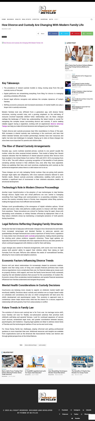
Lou (73, 374)
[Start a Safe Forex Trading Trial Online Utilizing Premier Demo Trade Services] (12, 361)
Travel (73, 74)
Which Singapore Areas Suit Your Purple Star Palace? (81, 107)
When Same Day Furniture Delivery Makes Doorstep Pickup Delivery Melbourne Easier (78, 66)
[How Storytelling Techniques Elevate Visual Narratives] (59, 361)
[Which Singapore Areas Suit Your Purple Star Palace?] (68, 107)
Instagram (77, 410)
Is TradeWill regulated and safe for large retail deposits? (35, 372)
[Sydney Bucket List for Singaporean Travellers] (68, 76)
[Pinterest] (59, 414)
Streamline (4, 376)
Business (4, 36)
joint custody (30, 236)
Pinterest (65, 414)
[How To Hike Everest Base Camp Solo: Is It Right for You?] (68, 99)
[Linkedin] (83, 410)
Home (66, 63)
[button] (91, 19)
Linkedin (88, 410)
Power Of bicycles (29, 413)
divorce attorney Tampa (30, 345)
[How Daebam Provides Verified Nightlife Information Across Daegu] (68, 84)
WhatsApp (87, 414)
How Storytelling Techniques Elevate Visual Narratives (57, 372)
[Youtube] (72, 418)
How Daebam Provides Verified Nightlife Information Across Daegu (81, 84)
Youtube (77, 418)
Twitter (76, 414)
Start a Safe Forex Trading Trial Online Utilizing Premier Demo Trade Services (12, 372)
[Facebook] (59, 410)
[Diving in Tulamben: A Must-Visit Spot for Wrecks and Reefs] (68, 92)
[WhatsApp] (81, 414)
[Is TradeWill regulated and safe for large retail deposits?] (36, 361)
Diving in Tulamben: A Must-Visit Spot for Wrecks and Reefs (82, 92)
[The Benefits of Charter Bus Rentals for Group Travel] (82, 361)
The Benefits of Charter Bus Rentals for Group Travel (81, 372)
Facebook (65, 410)
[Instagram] (71, 410)
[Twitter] (71, 414)
